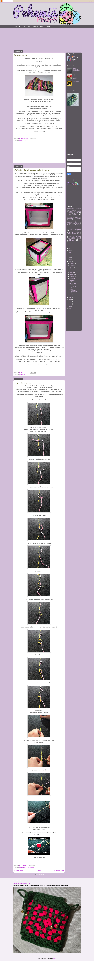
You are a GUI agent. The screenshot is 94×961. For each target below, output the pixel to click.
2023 (70, 252)
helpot (76, 214)
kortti (69, 221)
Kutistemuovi (69, 222)
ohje (80, 230)
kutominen (77, 222)
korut (74, 221)
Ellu (74, 56)
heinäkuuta (72, 270)
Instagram (48, 26)
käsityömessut (76, 223)
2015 (70, 301)
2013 (70, 304)
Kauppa (29, 26)
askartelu (21, 374)
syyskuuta (72, 267)
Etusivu (39, 870)
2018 (70, 261)
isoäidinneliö (69, 217)
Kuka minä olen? (18, 26)
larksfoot (79, 224)
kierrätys (79, 218)
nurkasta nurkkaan (73, 230)
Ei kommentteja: (24, 138)
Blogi (24, 26)
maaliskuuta (72, 278)
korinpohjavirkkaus (77, 219)
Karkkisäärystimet (21, 55)
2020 (70, 257)
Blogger (54, 958)
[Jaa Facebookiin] (34, 138)
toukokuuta (72, 274)
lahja (68, 224)
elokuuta (72, 268)
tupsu (78, 237)
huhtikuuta (72, 276)
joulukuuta (72, 263)
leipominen (74, 225)
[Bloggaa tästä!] (31, 138)
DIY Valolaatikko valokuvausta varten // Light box (32, 170)
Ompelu (69, 233)
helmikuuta (72, 280)
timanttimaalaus (72, 237)
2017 (70, 297)
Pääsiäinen (74, 233)
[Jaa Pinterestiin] (35, 138)
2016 (70, 299)
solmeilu (75, 235)
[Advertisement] (47, 38)
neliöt (79, 228)
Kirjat (70, 219)
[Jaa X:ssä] (33, 138)
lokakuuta (72, 265)
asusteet (21, 140)
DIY (24, 374)
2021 (70, 256)
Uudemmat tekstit (18, 870)
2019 (70, 259)
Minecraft (70, 228)
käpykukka (69, 223)
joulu (76, 217)
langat (20, 867)
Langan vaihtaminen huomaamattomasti (28, 383)
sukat (79, 235)
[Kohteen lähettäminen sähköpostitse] (30, 138)
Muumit (75, 228)
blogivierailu (78, 211)
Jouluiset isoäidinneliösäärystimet (21, 883)
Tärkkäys (68, 238)
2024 (70, 250)
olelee (77, 232)
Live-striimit (35, 26)
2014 (70, 303)
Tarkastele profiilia (76, 61)
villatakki (79, 238)
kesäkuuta (72, 272)
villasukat (73, 238)
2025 (70, 248)
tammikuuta (72, 295)
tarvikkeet (78, 236)
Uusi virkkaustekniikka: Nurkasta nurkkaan (76, 76)
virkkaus (24, 140)
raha (78, 233)
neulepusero (70, 229)
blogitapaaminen (70, 211)
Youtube (41, 26)
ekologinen (69, 213)
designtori (71, 212)
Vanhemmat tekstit (59, 870)
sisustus (69, 235)
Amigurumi (70, 208)
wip (80, 240)
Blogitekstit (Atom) (40, 874)
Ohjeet (28, 867)
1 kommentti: (24, 865)
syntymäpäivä (71, 236)
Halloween (76, 213)
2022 (70, 254)
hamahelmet (69, 214)
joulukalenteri (70, 218)
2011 (70, 308)
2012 (70, 306)
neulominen (24, 867)
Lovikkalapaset (76, 81)
